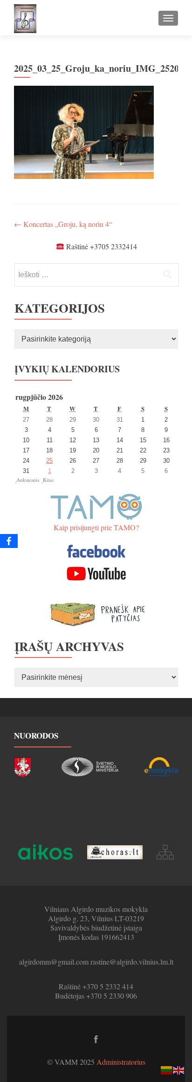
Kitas (48, 480)
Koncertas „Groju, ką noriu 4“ (63, 224)
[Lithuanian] (167, 1069)
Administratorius (120, 1062)
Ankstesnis (27, 480)
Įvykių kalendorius (67, 369)
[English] (179, 1069)
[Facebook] (9, 541)
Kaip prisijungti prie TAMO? (96, 527)
